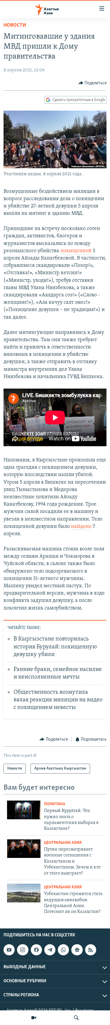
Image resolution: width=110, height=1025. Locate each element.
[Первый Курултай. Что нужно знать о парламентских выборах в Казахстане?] (23, 810)
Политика (54, 804)
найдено (81, 526)
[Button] (93, 83)
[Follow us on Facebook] (36, 949)
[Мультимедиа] (34, 1017)
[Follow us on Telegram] (49, 949)
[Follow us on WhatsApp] (63, 949)
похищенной (76, 251)
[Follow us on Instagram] (22, 949)
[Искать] (76, 1017)
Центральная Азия (63, 843)
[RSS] (90, 949)
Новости (15, 25)
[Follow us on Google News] (76, 949)
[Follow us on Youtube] (9, 949)
